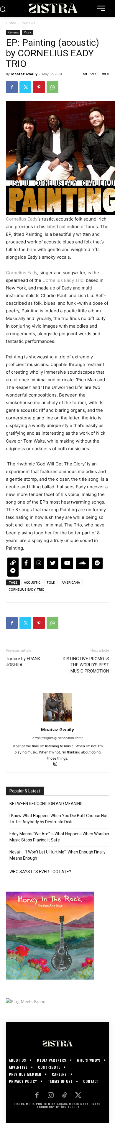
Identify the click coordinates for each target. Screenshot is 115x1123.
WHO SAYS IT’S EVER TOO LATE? (40, 871)
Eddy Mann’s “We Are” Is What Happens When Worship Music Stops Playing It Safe (59, 836)
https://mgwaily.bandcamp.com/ (57, 738)
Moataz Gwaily (24, 74)
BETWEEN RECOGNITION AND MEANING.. (46, 803)
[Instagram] (58, 764)
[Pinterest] (39, 87)
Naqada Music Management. (79, 1104)
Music (28, 32)
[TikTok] (64, 1095)
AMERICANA (71, 582)
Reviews (28, 23)
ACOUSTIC (32, 582)
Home (11, 23)
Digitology (70, 1107)
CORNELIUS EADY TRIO (27, 589)
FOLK (51, 582)
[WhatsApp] (52, 87)
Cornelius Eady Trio (62, 280)
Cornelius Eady (22, 219)
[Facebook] (12, 87)
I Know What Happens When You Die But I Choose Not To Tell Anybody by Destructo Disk (58, 818)
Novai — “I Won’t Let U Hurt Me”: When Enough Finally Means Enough (57, 855)
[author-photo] (57, 721)
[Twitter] (25, 87)
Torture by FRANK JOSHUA (23, 662)
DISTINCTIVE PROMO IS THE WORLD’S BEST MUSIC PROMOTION (86, 665)
